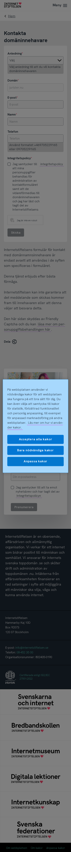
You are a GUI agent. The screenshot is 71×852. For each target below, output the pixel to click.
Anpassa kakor (35, 461)
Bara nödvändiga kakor (35, 450)
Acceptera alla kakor (35, 439)
